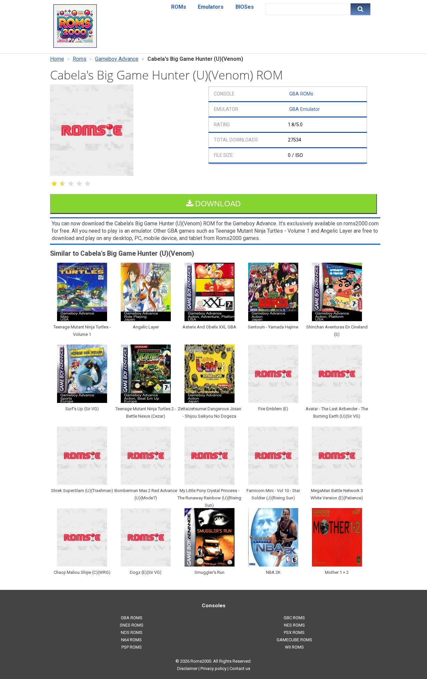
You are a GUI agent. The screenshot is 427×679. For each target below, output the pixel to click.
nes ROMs (294, 625)
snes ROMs (131, 625)
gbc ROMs (294, 617)
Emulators (211, 7)
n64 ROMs (131, 639)
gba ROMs (131, 617)
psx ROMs (294, 632)
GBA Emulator (304, 109)
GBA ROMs (301, 94)
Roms (79, 59)
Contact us (240, 668)
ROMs (178, 7)
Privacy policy (213, 668)
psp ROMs (131, 647)
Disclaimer (187, 668)
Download (217, 203)
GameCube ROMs (294, 639)
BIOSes (245, 7)
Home (57, 59)
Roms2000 (200, 661)
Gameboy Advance (116, 59)
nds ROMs (131, 632)
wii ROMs (294, 647)
